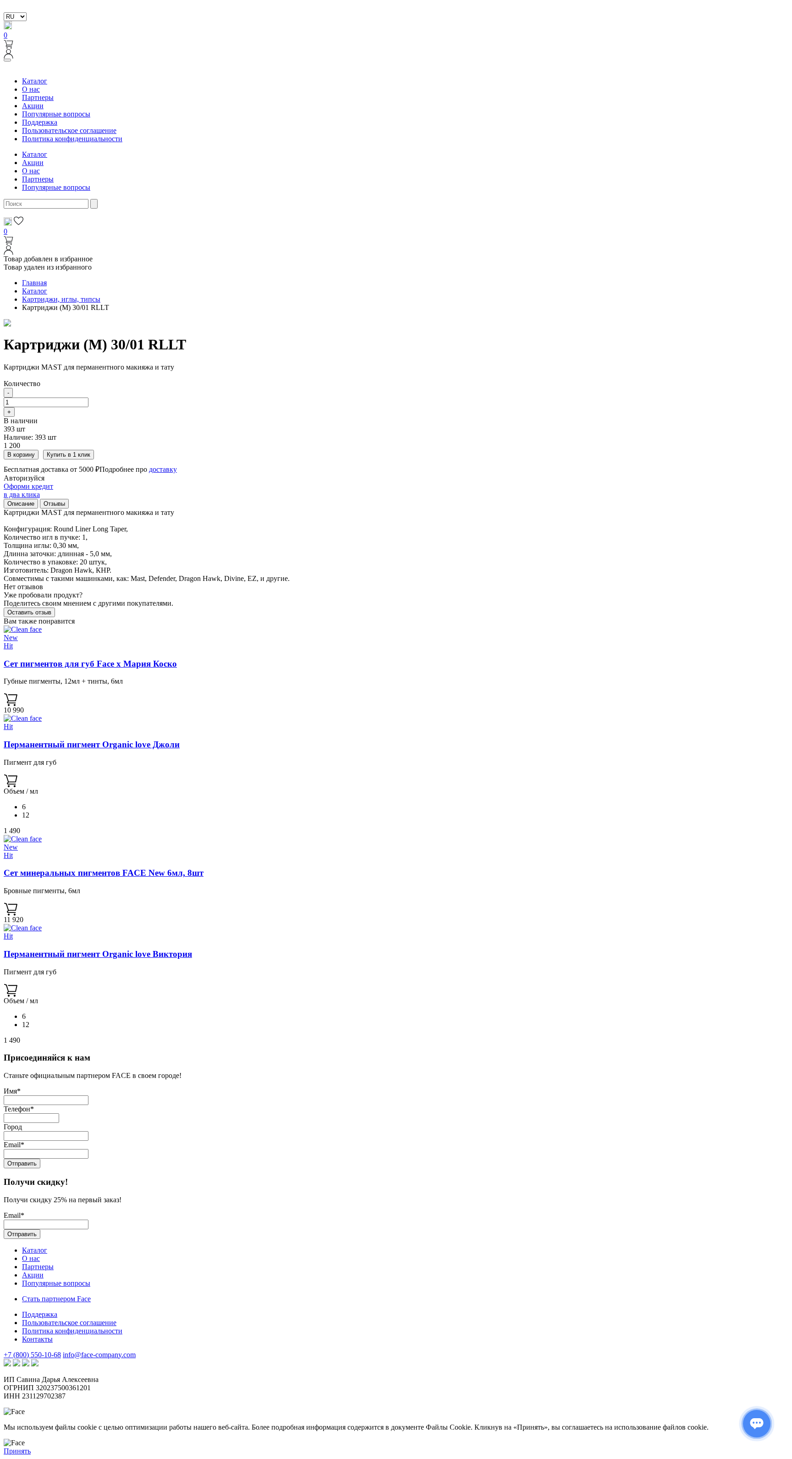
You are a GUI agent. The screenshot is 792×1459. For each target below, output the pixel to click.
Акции (33, 106)
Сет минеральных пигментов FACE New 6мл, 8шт (104, 873)
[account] (8, 56)
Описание (20, 503)
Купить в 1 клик (68, 454)
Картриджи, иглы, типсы (61, 299)
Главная (34, 283)
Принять (17, 1451)
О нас (31, 89)
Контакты (37, 1339)
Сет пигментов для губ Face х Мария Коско (90, 664)
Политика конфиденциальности (72, 139)
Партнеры (38, 97)
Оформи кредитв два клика (28, 490)
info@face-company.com (99, 1355)
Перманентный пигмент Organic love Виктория (98, 954)
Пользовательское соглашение (69, 130)
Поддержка (39, 122)
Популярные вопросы (56, 114)
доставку (163, 469)
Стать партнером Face (56, 1299)
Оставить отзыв (29, 612)
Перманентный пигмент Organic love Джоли (92, 744)
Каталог (34, 81)
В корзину (21, 454)
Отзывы (54, 503)
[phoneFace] (8, 27)
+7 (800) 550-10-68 (32, 1355)
